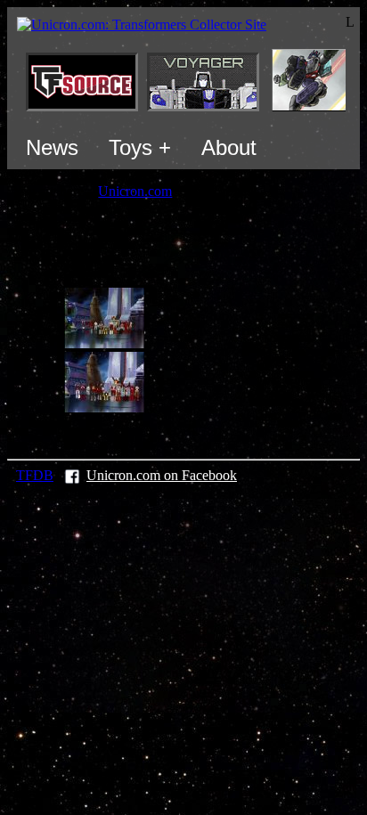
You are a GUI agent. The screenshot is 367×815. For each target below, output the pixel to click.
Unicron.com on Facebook (161, 475)
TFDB (34, 475)
